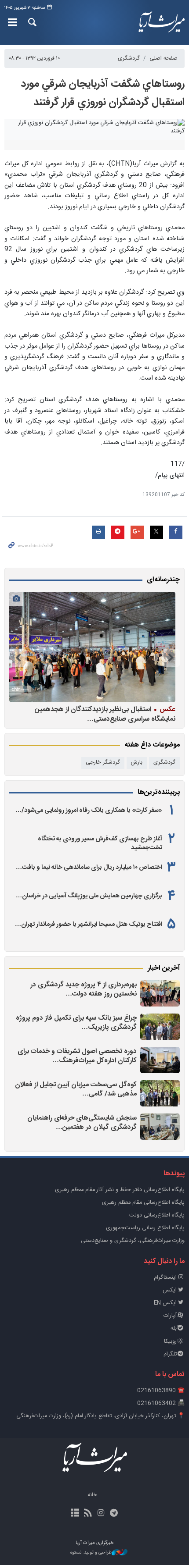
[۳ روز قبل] (92, 647)
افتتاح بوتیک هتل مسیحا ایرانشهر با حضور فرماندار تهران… (88, 924)
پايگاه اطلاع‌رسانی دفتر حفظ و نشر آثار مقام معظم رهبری (120, 1190)
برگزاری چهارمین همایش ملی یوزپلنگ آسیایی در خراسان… (89, 896)
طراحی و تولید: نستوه (91, 1553)
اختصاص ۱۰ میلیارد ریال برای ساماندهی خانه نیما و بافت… (89, 867)
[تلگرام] (113, 1513)
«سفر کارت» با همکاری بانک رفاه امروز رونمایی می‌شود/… (88, 810)
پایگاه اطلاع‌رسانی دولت (157, 1215)
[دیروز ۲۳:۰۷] (160, 1027)
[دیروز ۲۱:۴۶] (160, 1126)
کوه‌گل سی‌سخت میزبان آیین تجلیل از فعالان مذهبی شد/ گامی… (76, 1089)
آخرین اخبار (164, 968)
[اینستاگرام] (100, 1513)
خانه (92, 1495)
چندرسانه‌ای (163, 580)
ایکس (170, 1290)
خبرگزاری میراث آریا (158, 22)
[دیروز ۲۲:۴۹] (160, 1093)
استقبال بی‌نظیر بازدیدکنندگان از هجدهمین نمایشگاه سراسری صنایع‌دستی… (105, 714)
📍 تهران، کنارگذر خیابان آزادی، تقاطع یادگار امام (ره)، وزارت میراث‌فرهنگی (100, 1416)
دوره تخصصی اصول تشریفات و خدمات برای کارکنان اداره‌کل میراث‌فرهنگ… (77, 1056)
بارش (136, 762)
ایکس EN (165, 1303)
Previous (171, 658)
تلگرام (170, 1354)
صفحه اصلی (163, 58)
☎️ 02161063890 (161, 1390)
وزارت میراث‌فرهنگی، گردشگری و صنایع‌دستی (133, 1240)
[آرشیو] (75, 1513)
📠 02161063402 (161, 1403)
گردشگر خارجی (103, 762)
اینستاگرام (165, 1277)
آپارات (170, 1315)
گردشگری (129, 58)
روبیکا (170, 1341)
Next (18, 658)
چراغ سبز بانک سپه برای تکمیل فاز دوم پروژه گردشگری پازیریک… (76, 1023)
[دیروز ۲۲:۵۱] (160, 1060)
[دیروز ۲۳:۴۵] (160, 993)
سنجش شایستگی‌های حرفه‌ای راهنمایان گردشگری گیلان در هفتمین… (82, 1123)
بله (174, 1328)
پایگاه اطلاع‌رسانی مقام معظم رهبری (143, 1202)
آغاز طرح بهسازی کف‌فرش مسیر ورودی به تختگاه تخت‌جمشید (100, 843)
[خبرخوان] (88, 1513)
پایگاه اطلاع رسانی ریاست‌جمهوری (145, 1228)
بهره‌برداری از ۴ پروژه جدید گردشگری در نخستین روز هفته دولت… (83, 989)
